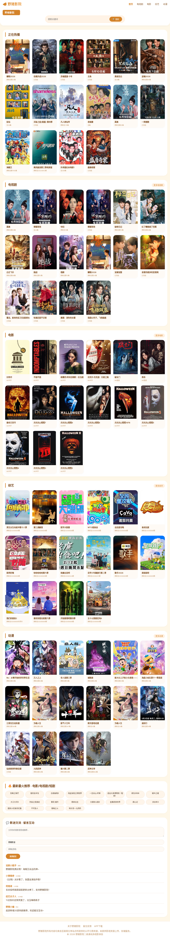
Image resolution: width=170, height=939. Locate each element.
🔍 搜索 (116, 19)
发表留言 (13, 856)
